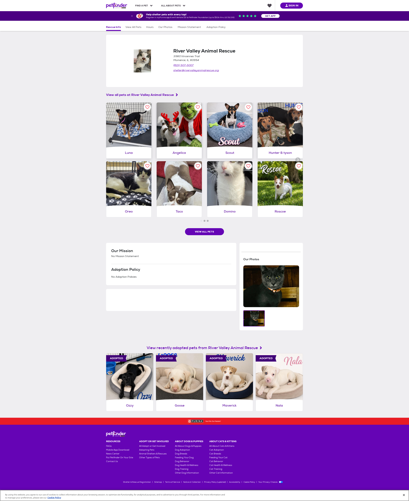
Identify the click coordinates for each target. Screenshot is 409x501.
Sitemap (158, 482)
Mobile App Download (117, 450)
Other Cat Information (221, 472)
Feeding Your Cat (218, 457)
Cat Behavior (216, 461)
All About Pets (171, 5)
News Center (112, 453)
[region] (204, 495)
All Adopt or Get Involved (152, 446)
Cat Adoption (216, 450)
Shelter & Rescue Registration (137, 482)
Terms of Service (172, 482)
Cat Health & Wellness (220, 465)
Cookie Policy (249, 482)
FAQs (109, 446)
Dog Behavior (182, 461)
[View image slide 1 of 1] (254, 318)
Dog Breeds (181, 453)
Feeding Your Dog (184, 457)
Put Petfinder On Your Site (119, 457)
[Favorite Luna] (147, 107)
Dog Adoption (182, 450)
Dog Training (181, 469)
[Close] (403, 495)
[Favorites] (269, 5)
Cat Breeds (215, 453)
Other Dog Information (187, 472)
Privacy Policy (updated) (215, 482)
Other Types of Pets (149, 457)
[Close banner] (132, 16)
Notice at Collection (192, 482)
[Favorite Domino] (248, 166)
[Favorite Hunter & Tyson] (299, 107)
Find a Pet (141, 5)
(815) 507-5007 (183, 65)
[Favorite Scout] (248, 107)
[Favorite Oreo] (147, 166)
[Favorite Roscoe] (299, 166)
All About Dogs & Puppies (188, 446)
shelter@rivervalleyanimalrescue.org (196, 70)
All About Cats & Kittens (221, 446)
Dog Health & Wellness (186, 465)
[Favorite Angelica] (198, 107)
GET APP (270, 16)
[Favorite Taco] (198, 166)
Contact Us (112, 461)
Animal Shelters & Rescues (153, 453)
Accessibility (234, 482)
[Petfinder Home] (116, 5)
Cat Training (215, 469)
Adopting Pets (146, 450)
